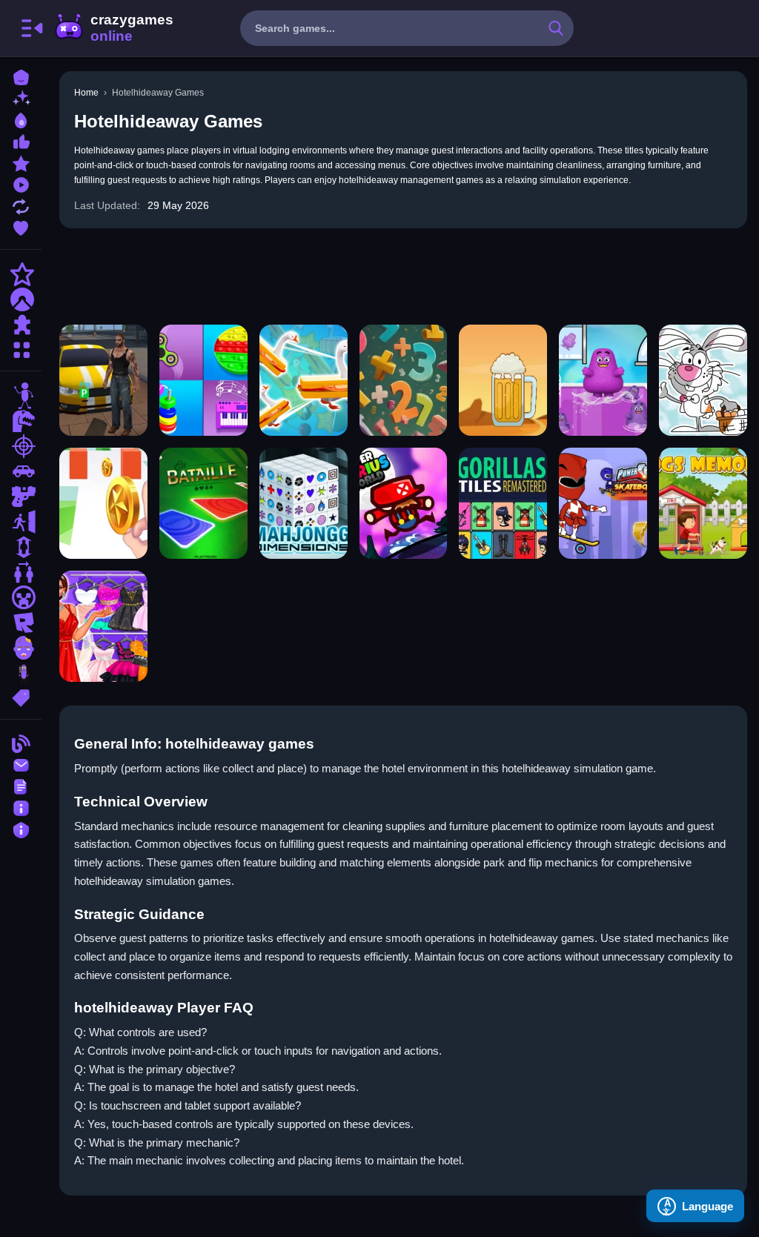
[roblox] (21, 622)
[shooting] (21, 446)
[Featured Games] (21, 162)
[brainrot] (21, 673)
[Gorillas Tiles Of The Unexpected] (503, 503)
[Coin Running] (103, 503)
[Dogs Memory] (703, 503)
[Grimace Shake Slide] (603, 380)
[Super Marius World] (403, 503)
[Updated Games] (21, 205)
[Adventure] (21, 299)
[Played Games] (21, 183)
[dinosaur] (21, 421)
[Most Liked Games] (21, 140)
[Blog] (21, 742)
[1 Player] (21, 547)
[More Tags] (21, 696)
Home (86, 92)
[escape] (21, 521)
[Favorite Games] (21, 226)
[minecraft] (21, 597)
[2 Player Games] (21, 572)
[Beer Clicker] (503, 380)
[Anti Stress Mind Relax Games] (203, 380)
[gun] (21, 496)
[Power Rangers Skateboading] (603, 503)
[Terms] (21, 785)
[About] (21, 807)
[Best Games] (21, 119)
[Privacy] (21, 828)
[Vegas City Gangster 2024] (103, 380)
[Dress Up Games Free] (103, 626)
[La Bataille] (203, 503)
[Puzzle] (21, 324)
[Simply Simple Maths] (403, 380)
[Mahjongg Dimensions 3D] (303, 503)
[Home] (21, 76)
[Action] (21, 274)
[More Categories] (21, 348)
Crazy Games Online (113, 28)
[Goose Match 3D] (303, 380)
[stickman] (21, 395)
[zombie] (21, 647)
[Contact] (21, 764)
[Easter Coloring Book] (703, 380)
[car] (21, 471)
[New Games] (21, 97)
